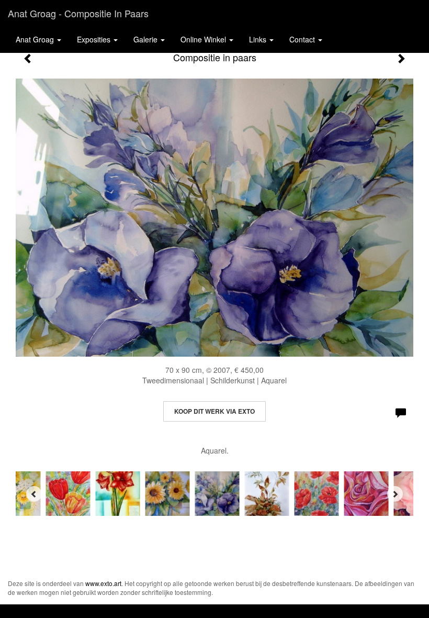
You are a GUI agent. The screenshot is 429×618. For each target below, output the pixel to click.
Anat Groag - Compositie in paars (78, 13)
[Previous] (34, 494)
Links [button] (258, 39)
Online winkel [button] (204, 39)
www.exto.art (103, 583)
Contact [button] (303, 39)
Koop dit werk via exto (214, 411)
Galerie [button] (146, 39)
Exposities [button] (94, 39)
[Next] (395, 494)
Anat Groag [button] (36, 39)
